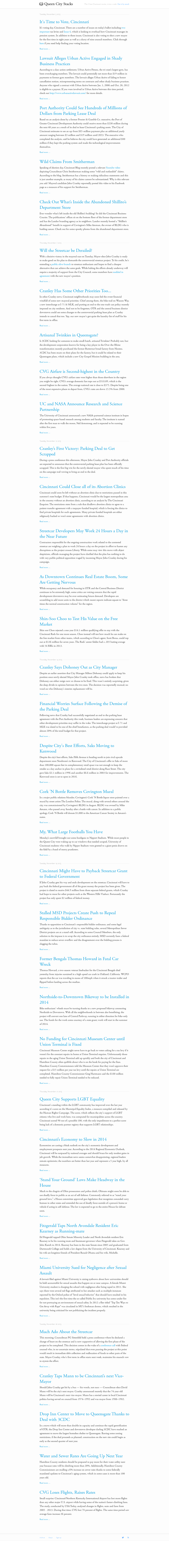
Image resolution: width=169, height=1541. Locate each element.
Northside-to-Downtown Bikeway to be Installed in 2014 (84, 999)
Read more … (45, 49)
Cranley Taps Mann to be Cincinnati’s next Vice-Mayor (82, 1378)
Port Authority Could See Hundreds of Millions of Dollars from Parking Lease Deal (83, 110)
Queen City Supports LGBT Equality (72, 1099)
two (123, 27)
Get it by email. (123, 4)
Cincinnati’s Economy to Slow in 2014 (73, 1139)
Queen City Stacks (58, 3)
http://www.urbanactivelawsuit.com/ (68, 93)
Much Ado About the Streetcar (66, 1332)
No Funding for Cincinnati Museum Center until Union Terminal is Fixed (82, 1041)
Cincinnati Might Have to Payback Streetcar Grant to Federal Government (83, 873)
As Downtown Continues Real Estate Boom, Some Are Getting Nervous (84, 579)
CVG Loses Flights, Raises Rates (67, 1492)
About (50, 1537)
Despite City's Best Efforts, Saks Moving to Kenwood (77, 748)
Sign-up (58, 1537)
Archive (42, 1537)
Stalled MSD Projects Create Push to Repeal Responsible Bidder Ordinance (78, 915)
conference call (108, 1345)
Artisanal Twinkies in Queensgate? (69, 335)
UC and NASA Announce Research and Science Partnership (81, 406)
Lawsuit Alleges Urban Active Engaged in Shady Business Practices (81, 61)
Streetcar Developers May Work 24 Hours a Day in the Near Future (84, 533)
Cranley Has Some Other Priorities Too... (75, 291)
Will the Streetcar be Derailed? (66, 250)
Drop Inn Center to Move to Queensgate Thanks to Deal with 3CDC (84, 1416)
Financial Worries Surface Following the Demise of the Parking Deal (83, 706)
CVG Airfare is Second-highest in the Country (80, 371)
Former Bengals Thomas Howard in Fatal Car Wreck (79, 961)
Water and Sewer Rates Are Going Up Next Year (81, 1456)
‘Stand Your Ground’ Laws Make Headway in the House (82, 1182)
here (42, 43)
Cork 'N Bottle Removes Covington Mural (77, 792)
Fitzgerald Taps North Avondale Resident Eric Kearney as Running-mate (79, 1228)
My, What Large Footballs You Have (71, 832)
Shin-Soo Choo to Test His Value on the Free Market (79, 621)
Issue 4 (67, 31)
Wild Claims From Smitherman (67, 162)
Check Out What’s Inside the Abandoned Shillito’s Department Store (83, 204)
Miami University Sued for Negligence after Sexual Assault (83, 1270)
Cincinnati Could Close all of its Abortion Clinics (83, 487)
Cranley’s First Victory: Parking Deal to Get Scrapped (77, 451)
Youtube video (113, 167)
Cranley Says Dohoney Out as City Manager (78, 667)
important (45, 31)
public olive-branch (61, 264)
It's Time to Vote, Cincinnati (64, 22)
